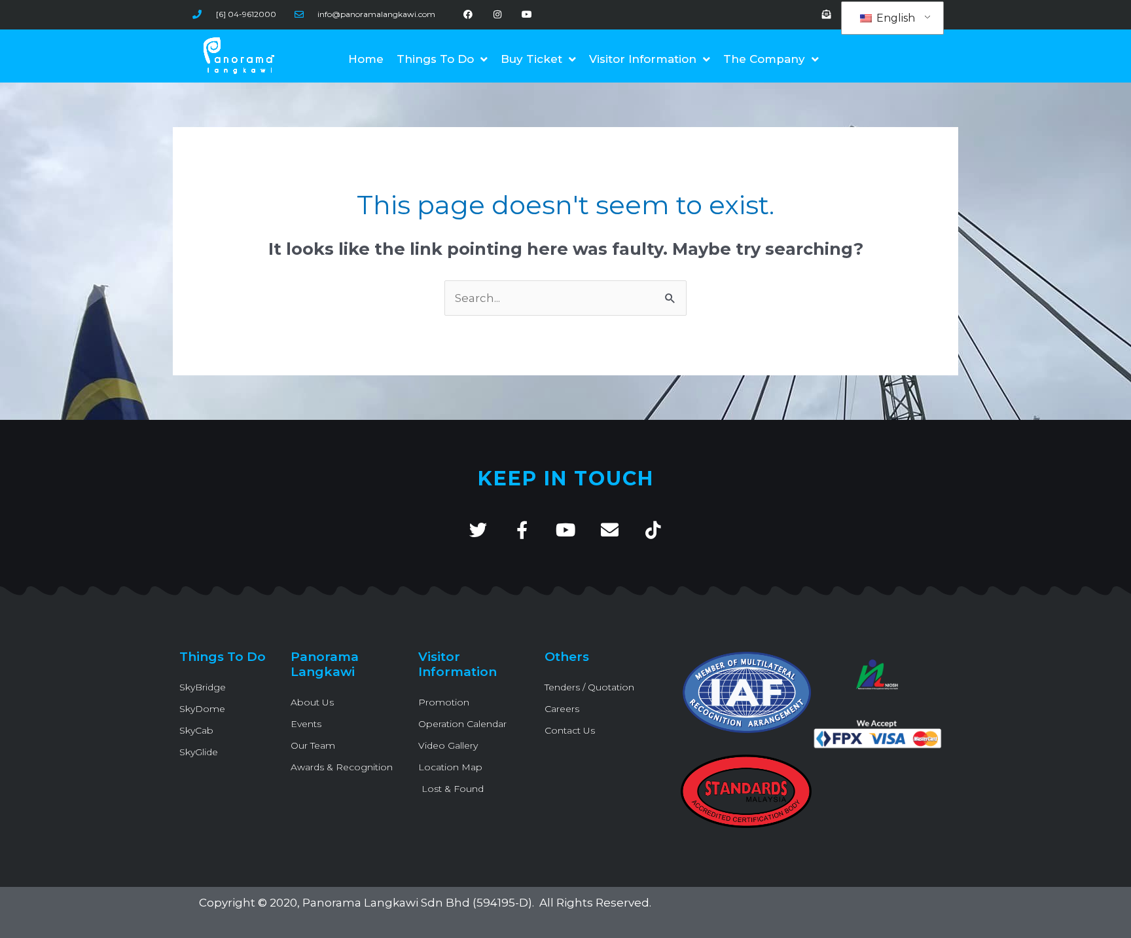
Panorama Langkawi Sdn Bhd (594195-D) (417, 902)
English (894, 18)
